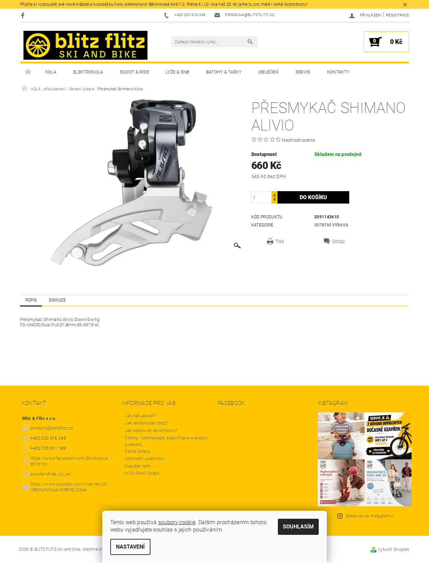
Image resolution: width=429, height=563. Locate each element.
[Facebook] (23, 15)
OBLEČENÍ (268, 71)
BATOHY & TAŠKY (224, 71)
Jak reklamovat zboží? (147, 423)
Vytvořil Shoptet (393, 549)
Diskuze (57, 300)
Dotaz (338, 241)
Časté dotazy (137, 451)
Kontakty (338, 71)
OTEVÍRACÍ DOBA (143, 473)
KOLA (50, 71)
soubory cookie (176, 522)
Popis (31, 300)
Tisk (279, 241)
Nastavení (130, 547)
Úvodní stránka (28, 72)
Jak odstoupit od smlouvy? (151, 430)
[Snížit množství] (274, 200)
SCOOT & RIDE (134, 71)
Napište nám (137, 465)
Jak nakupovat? (140, 415)
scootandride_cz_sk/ (51, 473)
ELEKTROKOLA (88, 71)
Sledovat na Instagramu (369, 515)
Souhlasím (298, 526)
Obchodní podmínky (144, 458)
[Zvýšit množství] (274, 194)
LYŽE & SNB (177, 71)
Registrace (397, 15)
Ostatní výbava (331, 225)
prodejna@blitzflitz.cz (51, 428)
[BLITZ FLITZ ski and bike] (85, 45)
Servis (303, 71)
